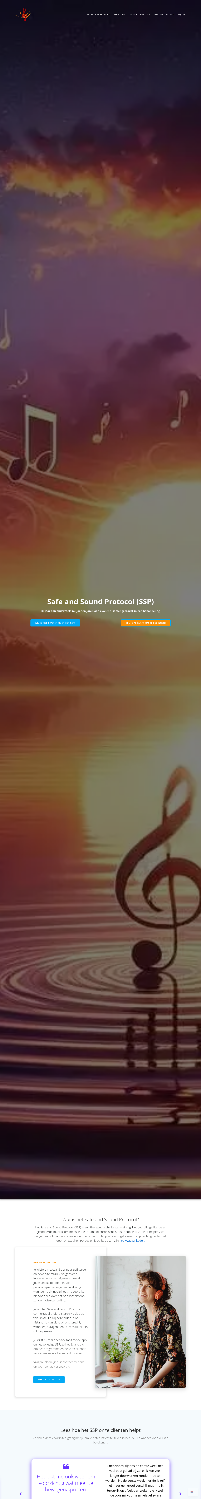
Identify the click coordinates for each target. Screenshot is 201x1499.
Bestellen (119, 14)
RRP (142, 14)
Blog (169, 14)
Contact (132, 14)
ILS (148, 14)
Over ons (158, 14)
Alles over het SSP (97, 14)
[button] (20, 1494)
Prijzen (181, 14)
